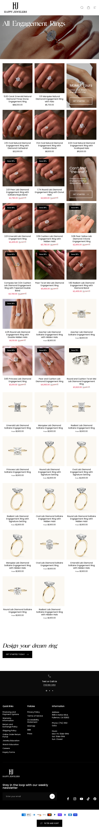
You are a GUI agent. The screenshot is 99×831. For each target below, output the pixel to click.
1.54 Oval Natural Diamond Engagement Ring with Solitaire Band (49, 146)
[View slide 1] (46, 690)
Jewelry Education (11, 740)
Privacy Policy (33, 712)
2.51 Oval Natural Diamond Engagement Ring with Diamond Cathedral (17, 146)
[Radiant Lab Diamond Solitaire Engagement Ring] (81, 407)
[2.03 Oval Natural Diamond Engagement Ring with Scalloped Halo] (81, 125)
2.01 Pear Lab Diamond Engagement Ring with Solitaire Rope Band (17, 192)
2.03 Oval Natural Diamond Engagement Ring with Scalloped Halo (81, 146)
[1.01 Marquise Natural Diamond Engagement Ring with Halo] (49, 78)
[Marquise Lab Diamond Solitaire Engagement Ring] (49, 407)
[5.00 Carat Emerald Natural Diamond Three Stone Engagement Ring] (17, 78)
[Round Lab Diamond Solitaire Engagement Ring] (17, 591)
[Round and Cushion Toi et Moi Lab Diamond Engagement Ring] (81, 361)
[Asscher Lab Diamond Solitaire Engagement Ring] (81, 314)
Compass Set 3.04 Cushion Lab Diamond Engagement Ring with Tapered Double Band (17, 286)
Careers (6, 748)
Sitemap (31, 726)
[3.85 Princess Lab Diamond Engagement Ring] (17, 361)
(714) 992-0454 (49, 685)
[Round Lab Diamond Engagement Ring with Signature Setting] (49, 451)
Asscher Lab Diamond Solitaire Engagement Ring (81, 333)
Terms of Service (35, 716)
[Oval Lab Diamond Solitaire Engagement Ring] (49, 545)
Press (29, 733)
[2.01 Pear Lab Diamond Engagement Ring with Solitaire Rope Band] (17, 171)
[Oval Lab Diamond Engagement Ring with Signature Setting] (81, 451)
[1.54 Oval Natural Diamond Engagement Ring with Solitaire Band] (49, 125)
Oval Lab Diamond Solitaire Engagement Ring (49, 564)
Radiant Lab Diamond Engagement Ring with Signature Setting (17, 519)
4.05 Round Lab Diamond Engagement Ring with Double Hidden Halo (17, 335)
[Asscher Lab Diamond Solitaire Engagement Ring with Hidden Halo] (49, 314)
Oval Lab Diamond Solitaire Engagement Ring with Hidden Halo (49, 519)
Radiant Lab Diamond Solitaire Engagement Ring (81, 426)
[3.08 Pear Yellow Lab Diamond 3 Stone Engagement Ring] (81, 218)
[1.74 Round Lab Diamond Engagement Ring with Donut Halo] (49, 171)
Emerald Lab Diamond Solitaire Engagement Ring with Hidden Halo (81, 565)
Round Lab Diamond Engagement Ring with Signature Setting (49, 472)
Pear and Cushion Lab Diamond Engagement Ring (49, 380)
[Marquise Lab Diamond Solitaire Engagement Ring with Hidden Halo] (17, 545)
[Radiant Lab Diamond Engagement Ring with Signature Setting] (17, 498)
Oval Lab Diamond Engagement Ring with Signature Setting (81, 472)
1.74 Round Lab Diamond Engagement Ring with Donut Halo (49, 192)
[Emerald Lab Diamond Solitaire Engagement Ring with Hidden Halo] (81, 545)
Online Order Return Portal (12, 735)
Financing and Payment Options (11, 713)
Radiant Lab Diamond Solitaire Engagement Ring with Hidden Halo (49, 612)
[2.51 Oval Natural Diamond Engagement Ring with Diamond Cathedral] (17, 125)
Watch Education (11, 744)
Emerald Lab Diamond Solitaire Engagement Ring (17, 426)
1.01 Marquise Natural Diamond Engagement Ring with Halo (49, 99)
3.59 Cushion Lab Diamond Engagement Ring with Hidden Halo (49, 239)
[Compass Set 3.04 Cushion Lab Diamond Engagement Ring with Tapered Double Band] (17, 265)
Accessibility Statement (33, 721)
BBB (29, 730)
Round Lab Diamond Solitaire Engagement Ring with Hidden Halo (81, 519)
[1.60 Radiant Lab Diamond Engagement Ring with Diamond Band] (81, 265)
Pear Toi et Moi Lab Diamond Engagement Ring (49, 284)
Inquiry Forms (9, 752)
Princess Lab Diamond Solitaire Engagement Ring (17, 471)
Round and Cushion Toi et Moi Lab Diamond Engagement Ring (81, 381)
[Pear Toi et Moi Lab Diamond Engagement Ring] (49, 265)
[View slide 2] (49, 690)
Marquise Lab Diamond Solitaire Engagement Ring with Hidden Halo (17, 565)
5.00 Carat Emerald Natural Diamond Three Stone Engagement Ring (17, 99)
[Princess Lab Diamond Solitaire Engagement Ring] (17, 451)
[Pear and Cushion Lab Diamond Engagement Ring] (49, 361)
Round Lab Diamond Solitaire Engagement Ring (17, 610)
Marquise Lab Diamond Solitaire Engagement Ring (49, 426)
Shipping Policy (9, 730)
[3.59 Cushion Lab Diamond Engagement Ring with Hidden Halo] (49, 218)
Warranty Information (8, 719)
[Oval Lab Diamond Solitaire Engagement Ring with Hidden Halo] (49, 498)
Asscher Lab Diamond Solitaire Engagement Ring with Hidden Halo (49, 335)
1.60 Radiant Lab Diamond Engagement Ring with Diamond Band (81, 285)
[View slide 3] (52, 690)
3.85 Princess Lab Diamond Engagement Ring (17, 380)
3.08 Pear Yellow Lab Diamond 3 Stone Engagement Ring (81, 239)
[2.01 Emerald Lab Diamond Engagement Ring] (17, 218)
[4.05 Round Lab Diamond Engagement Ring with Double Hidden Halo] (17, 314)
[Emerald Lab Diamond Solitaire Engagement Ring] (17, 407)
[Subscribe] (52, 796)
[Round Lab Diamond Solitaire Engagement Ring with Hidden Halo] (81, 498)
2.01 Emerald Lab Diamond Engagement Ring (17, 237)
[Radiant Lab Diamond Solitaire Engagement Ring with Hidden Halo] (49, 591)
